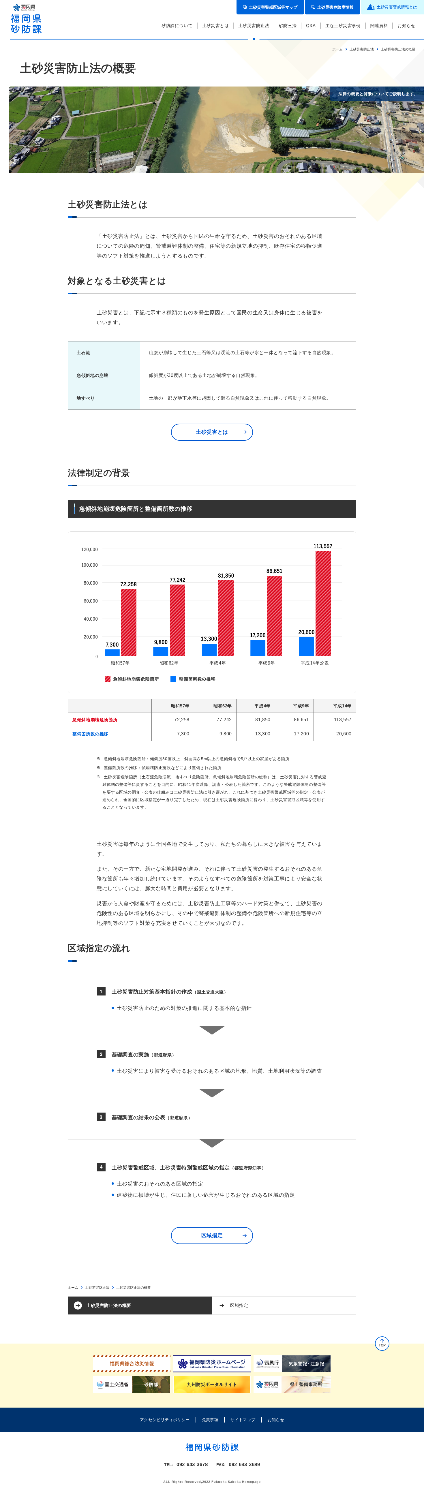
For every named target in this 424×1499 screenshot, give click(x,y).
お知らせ (276, 1419)
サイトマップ (242, 1419)
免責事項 (210, 1419)
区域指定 (239, 1305)
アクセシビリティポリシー (165, 1419)
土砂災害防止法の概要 (108, 1305)
